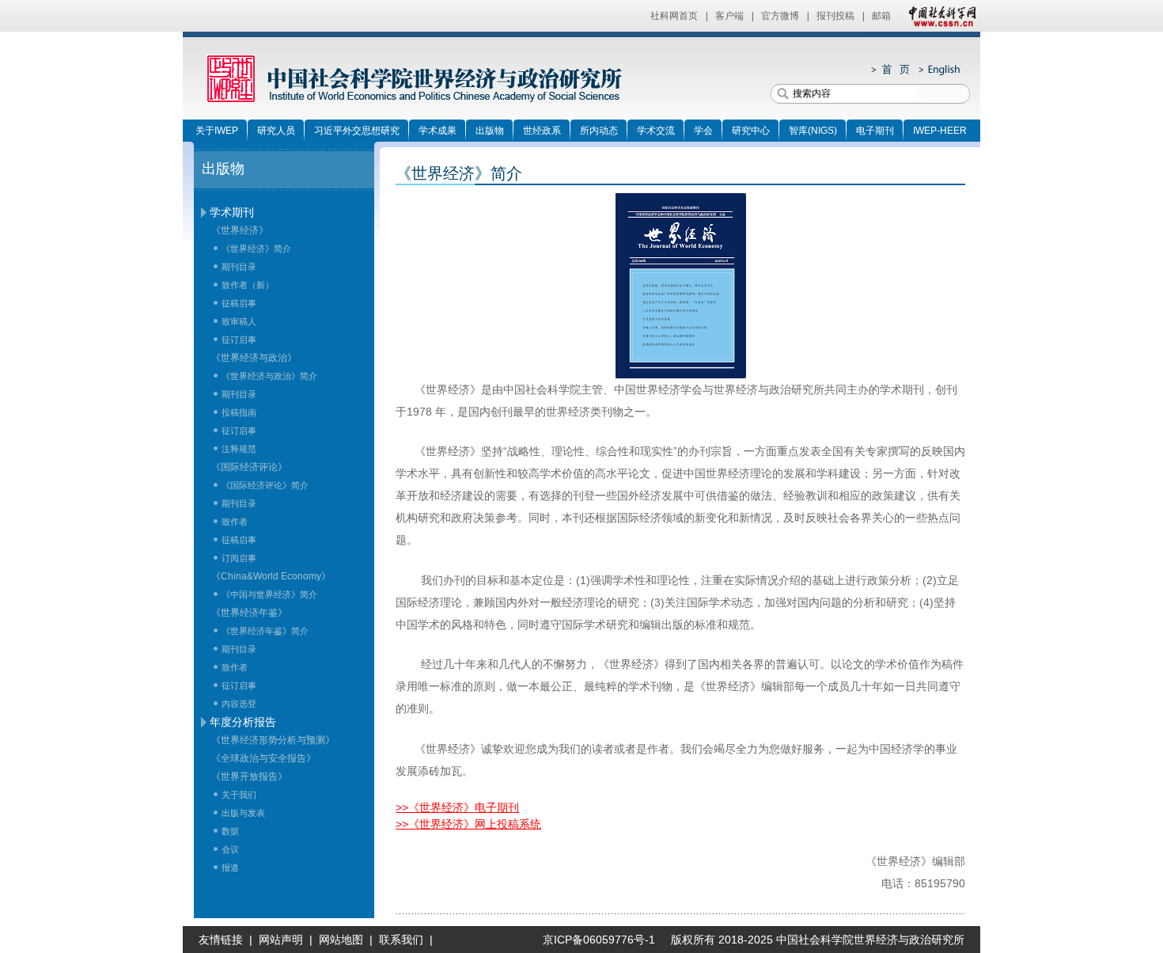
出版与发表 (243, 813)
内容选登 (239, 703)
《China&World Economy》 (271, 576)
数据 (230, 831)
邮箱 (881, 15)
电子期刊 (875, 130)
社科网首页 (674, 15)
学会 (703, 130)
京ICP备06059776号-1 (592, 939)
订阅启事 (239, 558)
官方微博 (780, 15)
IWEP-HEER (940, 130)
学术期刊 (232, 212)
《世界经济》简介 (256, 248)
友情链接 (221, 939)
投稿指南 (239, 412)
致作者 (235, 521)
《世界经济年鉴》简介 (265, 631)
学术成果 (437, 130)
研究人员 (276, 130)
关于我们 (239, 794)
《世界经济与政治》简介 (269, 376)
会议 (230, 849)
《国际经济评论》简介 (265, 485)
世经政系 (542, 130)
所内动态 (599, 130)
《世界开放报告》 (249, 776)
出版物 (489, 130)
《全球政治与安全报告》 (263, 758)
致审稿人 (239, 321)
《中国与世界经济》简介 (269, 594)
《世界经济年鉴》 (249, 612)
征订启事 (239, 339)
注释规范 (239, 449)
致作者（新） (248, 285)
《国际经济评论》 (249, 467)
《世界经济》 (239, 230)
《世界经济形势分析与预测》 (273, 740)
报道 (230, 867)
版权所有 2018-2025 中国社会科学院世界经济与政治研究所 (817, 939)
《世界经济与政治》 (254, 357)
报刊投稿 (835, 15)
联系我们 (401, 939)
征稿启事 (239, 303)
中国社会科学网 (939, 16)
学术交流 (656, 130)
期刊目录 (239, 266)
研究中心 (751, 130)
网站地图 (341, 939)
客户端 (729, 15)
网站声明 (281, 939)
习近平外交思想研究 (357, 130)
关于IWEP (216, 130)
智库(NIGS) (813, 130)
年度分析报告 (243, 722)
